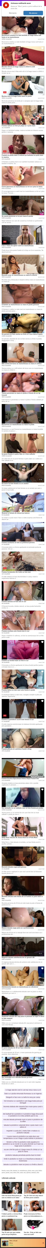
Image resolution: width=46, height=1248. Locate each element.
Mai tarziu (12, 13)
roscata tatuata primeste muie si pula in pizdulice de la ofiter (23, 1120)
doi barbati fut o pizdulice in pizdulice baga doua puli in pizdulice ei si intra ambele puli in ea (23, 1115)
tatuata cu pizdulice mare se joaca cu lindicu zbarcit (23, 1164)
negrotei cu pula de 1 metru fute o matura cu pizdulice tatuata (23, 1132)
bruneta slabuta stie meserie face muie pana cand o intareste (23, 1107)
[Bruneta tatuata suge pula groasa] (23, 856)
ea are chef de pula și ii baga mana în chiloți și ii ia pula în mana (23, 1150)
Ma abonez (33, 13)
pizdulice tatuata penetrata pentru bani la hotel (23, 1155)
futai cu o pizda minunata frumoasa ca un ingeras (23, 1093)
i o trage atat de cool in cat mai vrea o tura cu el (23, 1090)
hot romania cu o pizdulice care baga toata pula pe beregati (23, 1102)
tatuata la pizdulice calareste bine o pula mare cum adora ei (23, 1126)
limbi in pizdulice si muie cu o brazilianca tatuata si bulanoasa (23, 1160)
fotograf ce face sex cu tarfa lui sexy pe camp (23, 1097)
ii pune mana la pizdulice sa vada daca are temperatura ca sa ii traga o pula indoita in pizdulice (23, 1137)
